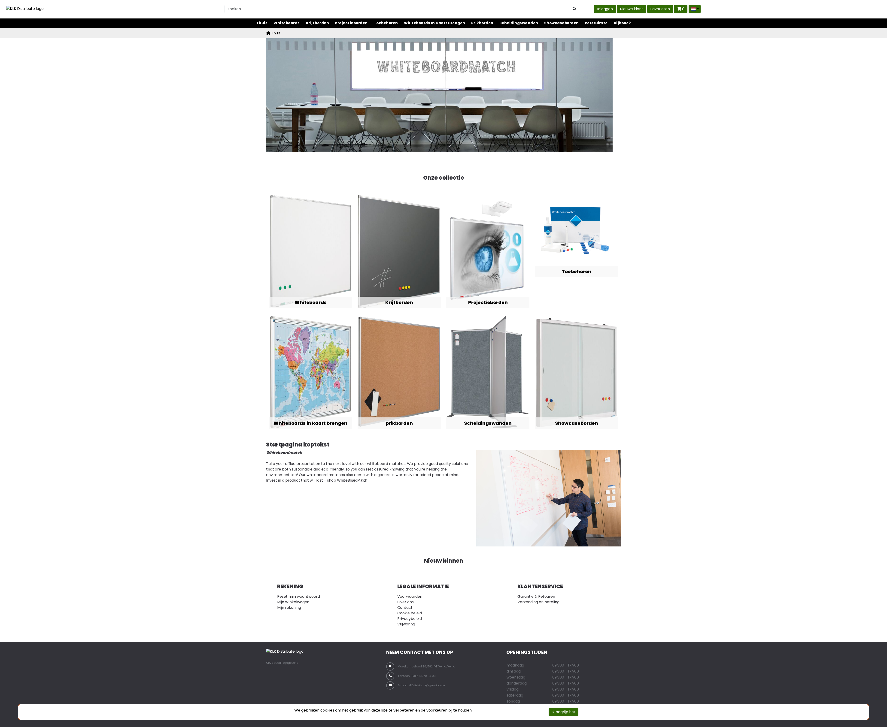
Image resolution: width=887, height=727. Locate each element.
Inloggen (605, 9)
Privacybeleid (409, 618)
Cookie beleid (409, 613)
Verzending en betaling (538, 602)
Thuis (262, 23)
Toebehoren (386, 23)
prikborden (482, 23)
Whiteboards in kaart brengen (434, 23)
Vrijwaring (406, 624)
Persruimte (596, 23)
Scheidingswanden (518, 23)
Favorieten (660, 9)
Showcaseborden (561, 23)
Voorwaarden (409, 596)
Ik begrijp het (563, 712)
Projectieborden (351, 23)
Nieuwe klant (631, 9)
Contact (405, 607)
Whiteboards (286, 23)
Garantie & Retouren (536, 596)
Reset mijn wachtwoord (298, 596)
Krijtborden (317, 23)
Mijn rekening (289, 607)
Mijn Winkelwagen (293, 602)
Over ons (405, 602)
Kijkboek (622, 23)
